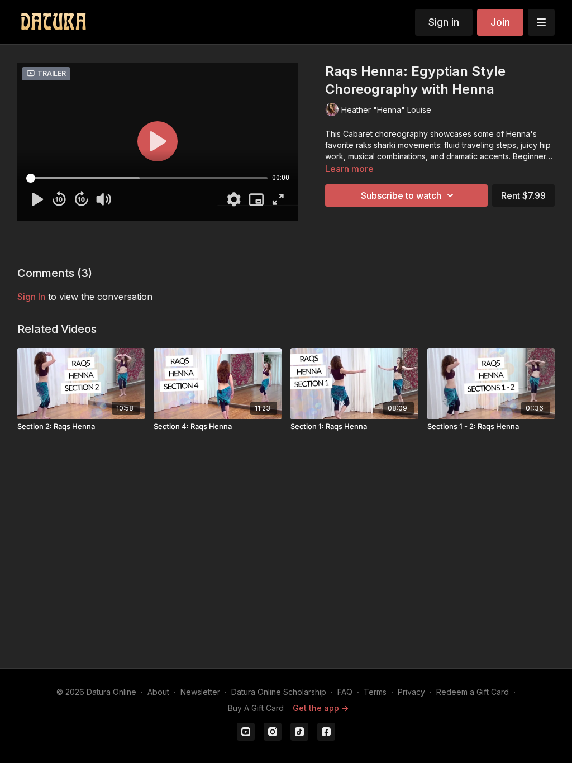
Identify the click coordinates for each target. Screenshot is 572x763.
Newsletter (200, 692)
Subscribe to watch (401, 195)
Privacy (411, 692)
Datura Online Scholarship (278, 692)
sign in (31, 296)
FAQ (344, 692)
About (158, 692)
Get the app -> (321, 708)
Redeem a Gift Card (472, 692)
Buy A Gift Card (256, 708)
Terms (375, 692)
